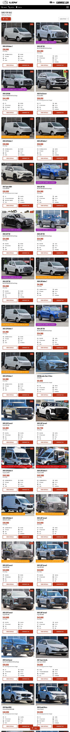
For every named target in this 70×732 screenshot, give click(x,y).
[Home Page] (9, 2)
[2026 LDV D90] (17, 81)
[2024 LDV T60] (17, 268)
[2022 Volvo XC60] (17, 694)
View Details (10, 65)
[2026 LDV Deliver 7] (17, 33)
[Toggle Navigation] (67, 7)
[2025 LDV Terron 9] (17, 410)
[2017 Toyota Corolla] (52, 647)
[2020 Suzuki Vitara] (52, 694)
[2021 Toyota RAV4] (17, 174)
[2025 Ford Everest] (17, 647)
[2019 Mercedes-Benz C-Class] (52, 363)
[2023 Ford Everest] (52, 81)
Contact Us (25, 65)
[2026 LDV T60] (52, 33)
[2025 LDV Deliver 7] (52, 128)
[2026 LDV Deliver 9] (17, 458)
